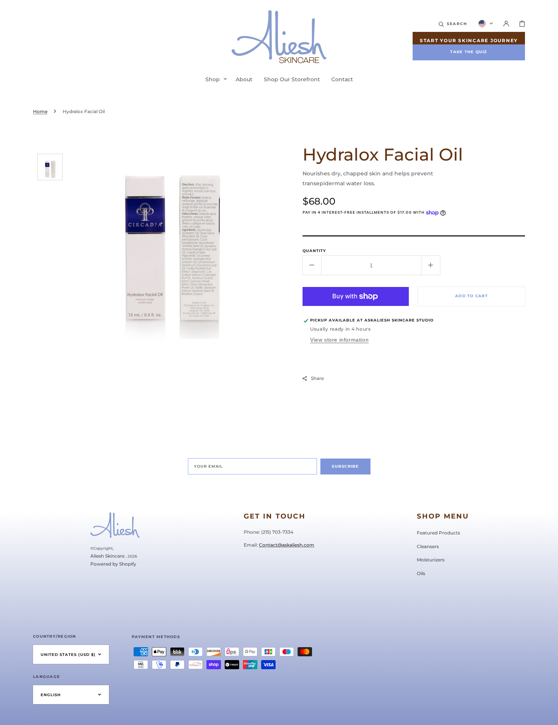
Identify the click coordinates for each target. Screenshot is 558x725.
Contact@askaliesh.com (286, 545)
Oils (421, 573)
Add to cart (471, 295)
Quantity (314, 250)
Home (40, 111)
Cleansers (428, 546)
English (51, 694)
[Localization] (485, 23)
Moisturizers (431, 560)
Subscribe (345, 466)
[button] (452, 23)
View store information (339, 340)
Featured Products (438, 533)
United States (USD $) (68, 654)
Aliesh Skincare (107, 556)
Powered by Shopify (113, 564)
